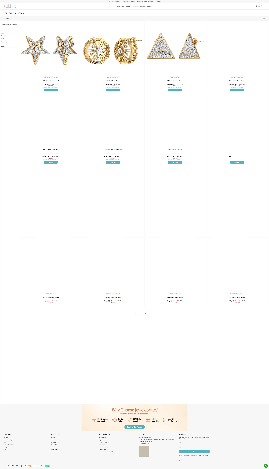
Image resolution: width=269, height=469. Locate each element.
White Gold (5, 42)
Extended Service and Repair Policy (107, 451)
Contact (5, 449)
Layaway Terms (102, 449)
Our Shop (6, 437)
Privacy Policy (7, 447)
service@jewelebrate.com (146, 441)
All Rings (53, 437)
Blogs (5, 442)
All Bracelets (54, 444)
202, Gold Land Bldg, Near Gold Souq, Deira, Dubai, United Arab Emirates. (157, 439)
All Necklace (54, 447)
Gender (2, 33)
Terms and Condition (8, 444)
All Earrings (54, 440)
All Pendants (54, 442)
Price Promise (102, 444)
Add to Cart (50, 90)
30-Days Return (102, 437)
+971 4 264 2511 (144, 443)
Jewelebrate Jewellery (145, 437)
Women (4, 35)
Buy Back (101, 440)
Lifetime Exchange (103, 442)
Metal (2, 38)
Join (194, 451)
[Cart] (264, 6)
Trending (3, 46)
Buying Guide (54, 449)
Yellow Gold (5, 41)
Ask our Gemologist (8, 440)
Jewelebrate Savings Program (106, 447)
